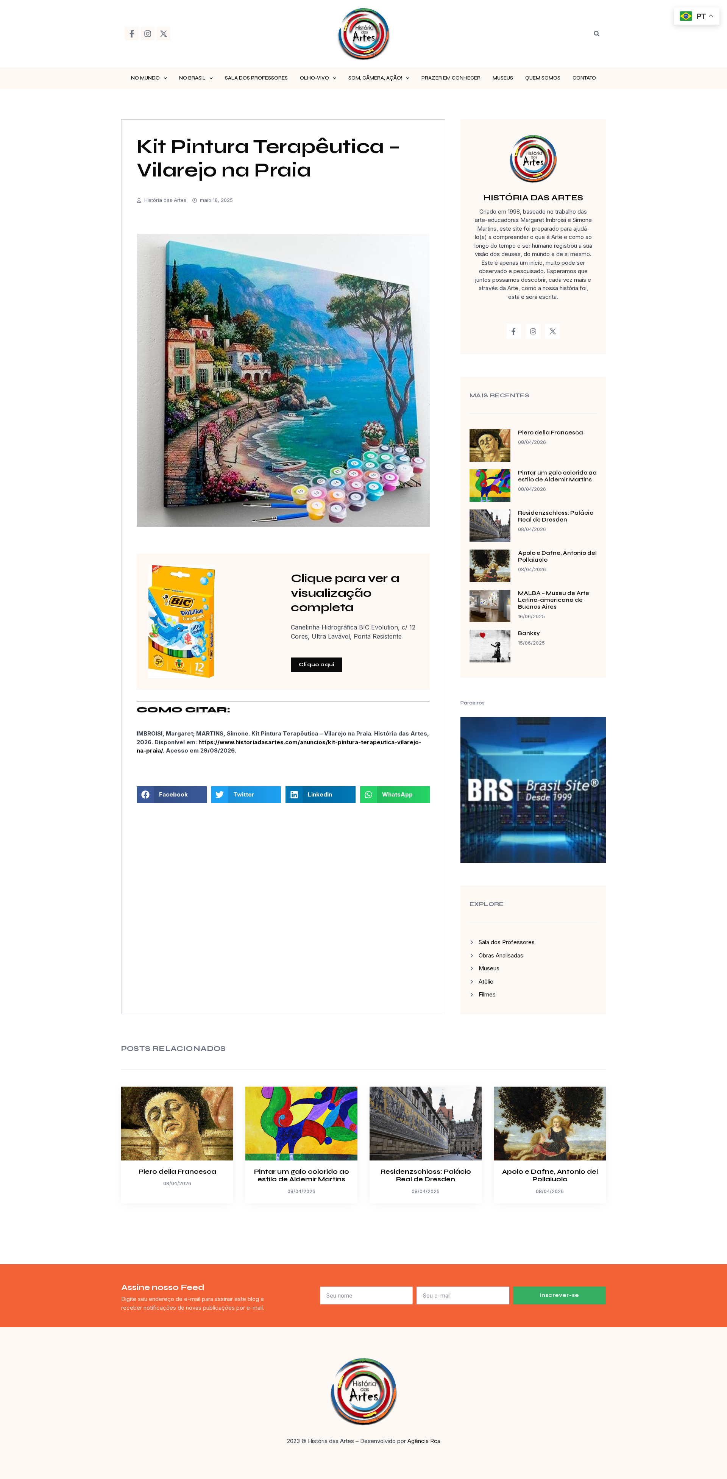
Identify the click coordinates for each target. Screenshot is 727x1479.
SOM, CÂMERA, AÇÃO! (375, 78)
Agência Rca (423, 1441)
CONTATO (584, 78)
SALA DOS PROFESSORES (256, 78)
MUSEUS (503, 78)
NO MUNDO (145, 78)
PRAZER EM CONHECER (451, 78)
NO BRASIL (192, 78)
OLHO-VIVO (314, 78)
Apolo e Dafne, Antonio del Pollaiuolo (550, 1175)
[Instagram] (147, 34)
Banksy (529, 633)
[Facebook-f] (132, 34)
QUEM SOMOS (542, 78)
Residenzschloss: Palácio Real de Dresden (555, 516)
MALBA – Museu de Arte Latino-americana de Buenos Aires (553, 600)
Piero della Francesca (550, 432)
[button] (596, 33)
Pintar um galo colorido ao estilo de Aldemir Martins (557, 476)
